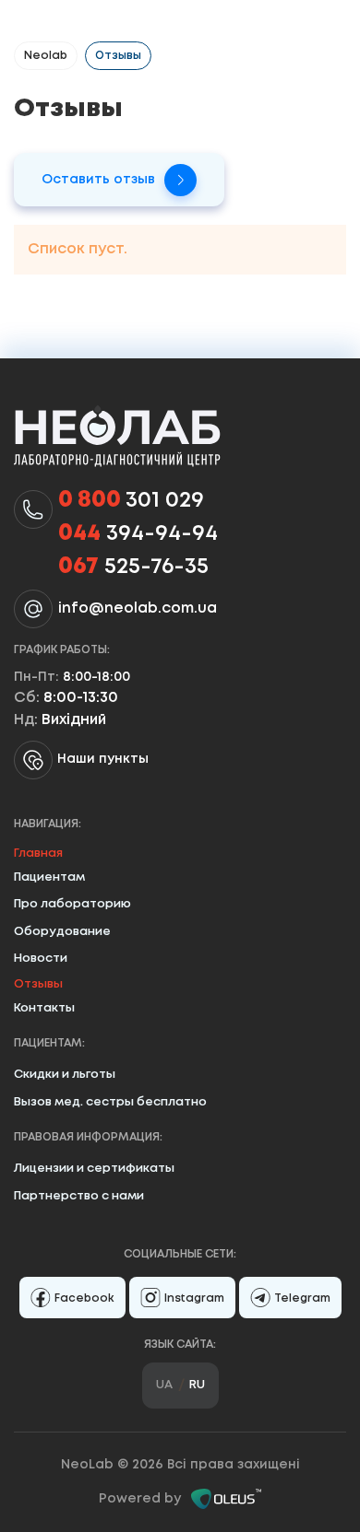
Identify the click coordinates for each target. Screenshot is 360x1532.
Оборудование (62, 932)
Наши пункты (103, 759)
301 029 (131, 500)
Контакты (44, 1008)
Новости (40, 958)
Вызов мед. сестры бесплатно (110, 1102)
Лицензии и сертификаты (94, 1169)
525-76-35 (133, 567)
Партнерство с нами (79, 1196)
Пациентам (49, 877)
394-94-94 (138, 534)
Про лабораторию (72, 904)
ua (164, 1385)
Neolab (45, 56)
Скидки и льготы (64, 1075)
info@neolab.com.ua (137, 608)
